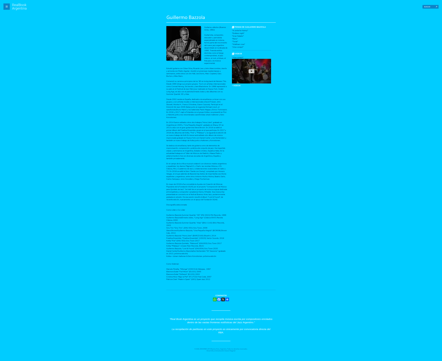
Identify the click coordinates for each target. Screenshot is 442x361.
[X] (223, 299)
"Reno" (235, 39)
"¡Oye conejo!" (238, 47)
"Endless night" (238, 33)
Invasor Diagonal (230, 351)
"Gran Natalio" (238, 36)
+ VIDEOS (236, 85)
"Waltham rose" (238, 44)
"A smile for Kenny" (240, 30)
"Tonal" (235, 41)
